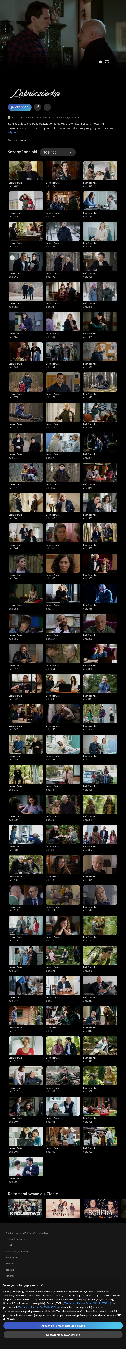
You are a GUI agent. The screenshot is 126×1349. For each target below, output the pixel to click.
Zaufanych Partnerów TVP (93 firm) (39, 1307)
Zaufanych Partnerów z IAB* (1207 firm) (87, 1303)
